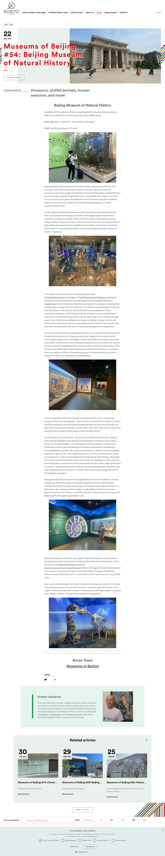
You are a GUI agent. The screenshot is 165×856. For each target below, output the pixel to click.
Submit (77, 820)
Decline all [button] (90, 847)
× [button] (162, 830)
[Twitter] (45, 680)
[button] (82, 852)
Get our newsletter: (11, 820)
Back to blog (14, 77)
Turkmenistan (55, 714)
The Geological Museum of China (59, 297)
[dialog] (82, 841)
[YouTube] (133, 820)
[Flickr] (144, 820)
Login (159, 12)
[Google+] (155, 820)
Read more (94, 836)
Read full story (23, 794)
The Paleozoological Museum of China (96, 297)
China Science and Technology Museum (62, 568)
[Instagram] (123, 820)
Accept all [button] (74, 847)
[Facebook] (54, 680)
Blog (11, 24)
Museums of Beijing (82, 666)
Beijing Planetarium (68, 564)
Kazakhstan (44, 714)
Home (6, 24)
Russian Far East (75, 714)
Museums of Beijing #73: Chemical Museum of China (48, 782)
